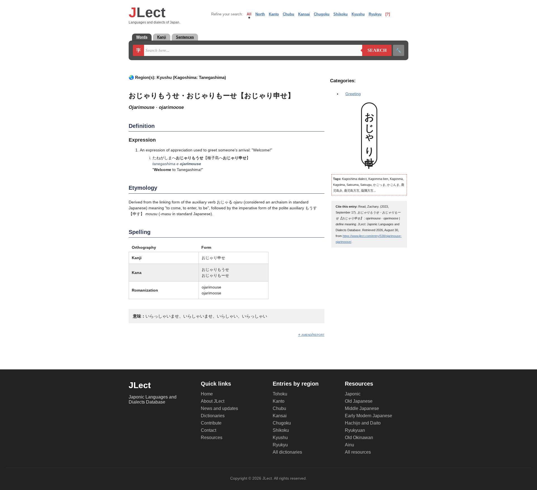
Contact (208, 430)
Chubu (288, 14)
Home (207, 393)
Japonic (353, 393)
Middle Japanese (362, 408)
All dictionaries (287, 452)
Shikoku (340, 14)
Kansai (304, 14)
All (249, 14)
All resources (358, 452)
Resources (211, 437)
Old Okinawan (359, 437)
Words (141, 37)
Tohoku (280, 393)
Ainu (349, 444)
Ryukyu (375, 14)
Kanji (161, 37)
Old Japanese (359, 401)
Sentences (185, 37)
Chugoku (321, 14)
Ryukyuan (355, 430)
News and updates (219, 408)
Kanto (274, 14)
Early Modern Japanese (368, 415)
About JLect (212, 401)
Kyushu (358, 14)
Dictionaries (213, 415)
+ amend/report (311, 334)
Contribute (211, 423)
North (260, 14)
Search (374, 50)
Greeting (353, 94)
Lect (147, 12)
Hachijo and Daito (363, 423)
